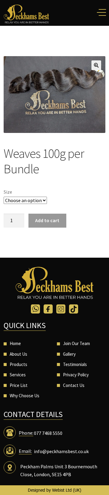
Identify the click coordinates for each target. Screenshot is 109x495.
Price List (19, 385)
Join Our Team (76, 343)
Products (18, 364)
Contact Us (73, 385)
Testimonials (75, 364)
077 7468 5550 (48, 433)
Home (15, 343)
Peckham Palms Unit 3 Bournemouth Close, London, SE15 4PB (58, 470)
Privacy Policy (76, 375)
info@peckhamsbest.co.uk (61, 451)
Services (18, 375)
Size (8, 192)
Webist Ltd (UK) (66, 490)
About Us (18, 354)
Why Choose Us (24, 395)
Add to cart (47, 220)
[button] (96, 65)
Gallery (69, 354)
